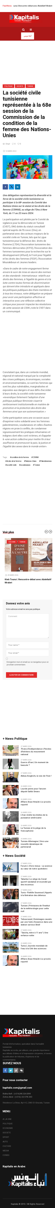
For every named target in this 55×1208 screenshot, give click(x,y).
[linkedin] (17, 187)
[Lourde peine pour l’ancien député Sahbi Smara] (11, 790)
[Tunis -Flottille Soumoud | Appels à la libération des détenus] (11, 893)
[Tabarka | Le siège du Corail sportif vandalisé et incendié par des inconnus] (11, 880)
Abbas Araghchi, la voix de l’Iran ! (36, 776)
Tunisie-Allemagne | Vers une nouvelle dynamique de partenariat (34, 844)
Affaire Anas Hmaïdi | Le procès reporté (36, 803)
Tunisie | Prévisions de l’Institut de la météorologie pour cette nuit (35, 908)
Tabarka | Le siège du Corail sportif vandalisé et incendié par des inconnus (36, 882)
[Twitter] (11, 187)
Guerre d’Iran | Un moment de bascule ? (34, 764)
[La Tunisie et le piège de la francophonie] (11, 829)
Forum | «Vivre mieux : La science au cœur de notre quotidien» (36, 867)
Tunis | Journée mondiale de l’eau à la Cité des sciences (34, 947)
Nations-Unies (30, 461)
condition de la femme (20, 457)
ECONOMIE (8, 1128)
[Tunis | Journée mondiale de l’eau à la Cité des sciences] (11, 947)
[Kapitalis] (27, 19)
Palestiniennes (46, 461)
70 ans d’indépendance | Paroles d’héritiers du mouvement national (36, 752)
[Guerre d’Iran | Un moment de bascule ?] (11, 763)
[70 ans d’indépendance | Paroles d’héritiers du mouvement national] (11, 750)
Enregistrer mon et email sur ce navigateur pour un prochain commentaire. (28, 663)
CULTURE (9, 542)
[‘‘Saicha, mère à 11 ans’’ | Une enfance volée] (11, 934)
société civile (11, 464)
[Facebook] (5, 187)
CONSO (6, 1155)
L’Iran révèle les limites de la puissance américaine (34, 816)
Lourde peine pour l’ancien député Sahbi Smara (33, 790)
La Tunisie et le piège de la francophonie (33, 829)
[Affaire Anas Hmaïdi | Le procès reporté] (11, 803)
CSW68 (35, 457)
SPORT (6, 1137)
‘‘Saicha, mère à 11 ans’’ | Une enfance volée (34, 934)
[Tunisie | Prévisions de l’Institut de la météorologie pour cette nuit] (11, 907)
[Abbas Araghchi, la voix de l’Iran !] (11, 776)
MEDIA (6, 1150)
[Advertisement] (27, 343)
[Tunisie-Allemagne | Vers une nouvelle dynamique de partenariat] (11, 842)
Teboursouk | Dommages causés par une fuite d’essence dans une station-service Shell (36, 922)
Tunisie (30, 86)
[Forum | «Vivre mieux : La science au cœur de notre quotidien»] (11, 867)
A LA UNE (7, 1119)
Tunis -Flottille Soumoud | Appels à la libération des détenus (36, 894)
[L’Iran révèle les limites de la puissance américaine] (11, 816)
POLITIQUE (8, 86)
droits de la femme (14, 461)
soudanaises (25, 464)
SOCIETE (20, 86)
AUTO (5, 1141)
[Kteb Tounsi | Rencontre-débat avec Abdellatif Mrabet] (27, 555)
